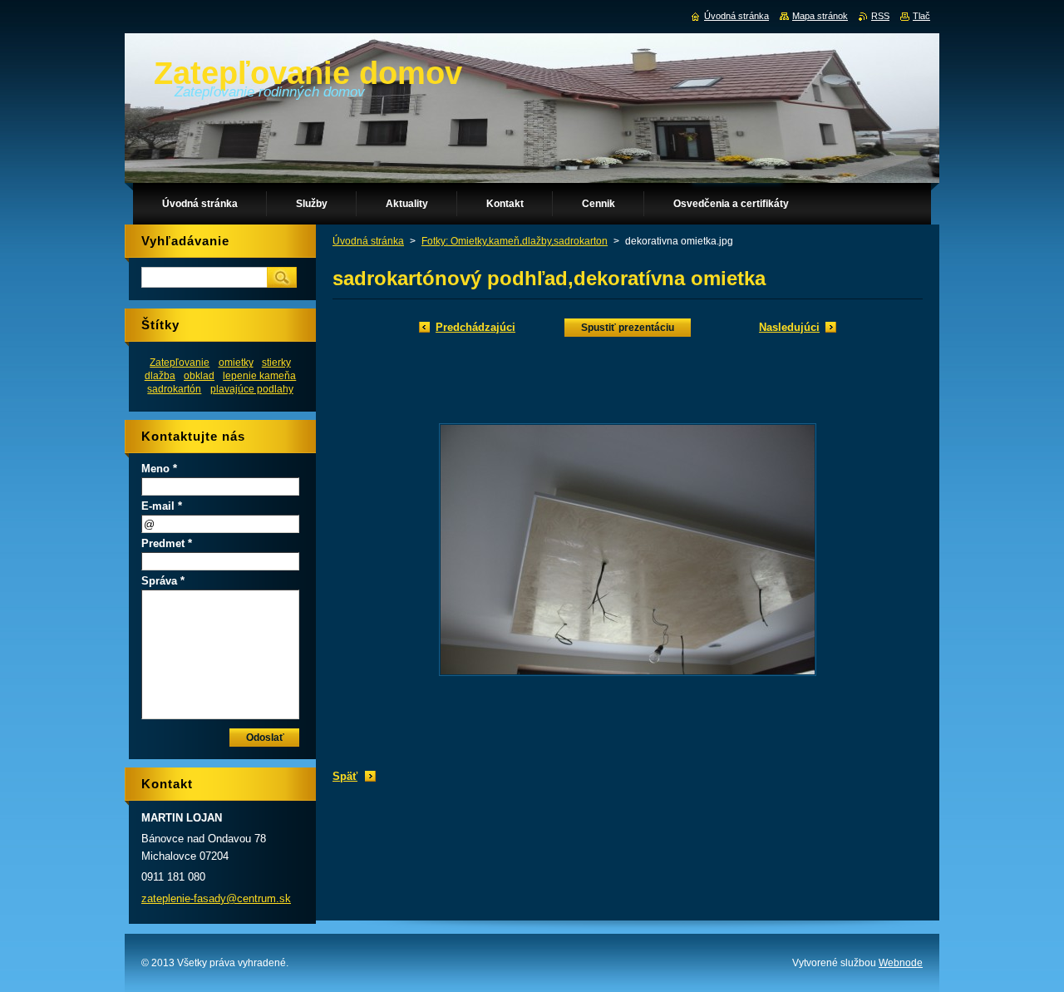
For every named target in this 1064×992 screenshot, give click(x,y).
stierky (276, 362)
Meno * (159, 468)
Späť (344, 776)
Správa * (163, 581)
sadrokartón (174, 388)
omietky (236, 362)
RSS (880, 16)
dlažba (160, 375)
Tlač (921, 16)
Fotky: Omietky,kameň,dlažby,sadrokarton (514, 241)
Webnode (901, 963)
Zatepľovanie (179, 362)
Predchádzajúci (475, 327)
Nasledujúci (789, 327)
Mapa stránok (820, 16)
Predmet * (166, 543)
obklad (199, 375)
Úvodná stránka (368, 241)
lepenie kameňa (259, 375)
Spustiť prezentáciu (627, 327)
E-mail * (161, 506)
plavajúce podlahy (251, 388)
